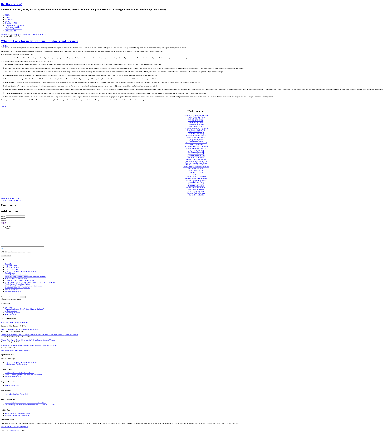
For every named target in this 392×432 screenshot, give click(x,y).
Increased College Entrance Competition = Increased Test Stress (25, 277)
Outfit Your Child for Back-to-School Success (19, 280)
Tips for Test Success (11, 289)
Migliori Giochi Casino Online (196, 165)
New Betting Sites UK (12, 27)
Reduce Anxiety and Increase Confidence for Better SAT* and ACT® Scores (30, 282)
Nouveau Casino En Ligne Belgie (196, 163)
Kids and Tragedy (10, 314)
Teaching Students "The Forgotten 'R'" (17, 288)
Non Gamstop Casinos (196, 141)
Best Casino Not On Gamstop (14, 25)
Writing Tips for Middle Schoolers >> (34, 34)
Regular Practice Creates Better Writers (17, 284)
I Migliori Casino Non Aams (196, 156)
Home (7, 14)
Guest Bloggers (10, 273)
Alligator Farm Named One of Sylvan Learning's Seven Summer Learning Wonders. (28, 340)
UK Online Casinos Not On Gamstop (196, 128)
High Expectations (11, 311)
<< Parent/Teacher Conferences (11, 34)
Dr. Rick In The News (12, 267)
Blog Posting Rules (11, 266)
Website (3, 221)
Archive (7, 16)
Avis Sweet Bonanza (196, 170)
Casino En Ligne (10, 31)
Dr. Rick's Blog (11, 4)
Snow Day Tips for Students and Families (14, 322)
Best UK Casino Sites (196, 145)
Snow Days (8, 307)
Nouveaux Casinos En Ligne (196, 193)
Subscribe (9, 19)
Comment (8, 226)
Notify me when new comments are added (17, 252)
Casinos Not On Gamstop (13, 29)
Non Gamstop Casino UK (196, 152)
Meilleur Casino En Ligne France (196, 178)
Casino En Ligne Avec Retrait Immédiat (196, 167)
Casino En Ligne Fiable (196, 182)
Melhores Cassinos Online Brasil (196, 143)
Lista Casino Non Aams (196, 189)
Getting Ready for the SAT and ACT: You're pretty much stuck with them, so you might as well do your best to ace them (39, 335)
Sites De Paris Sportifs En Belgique (196, 161)
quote (4, 223)
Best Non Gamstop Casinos (196, 137)
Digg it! (8, 198)
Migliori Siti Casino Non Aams (196, 180)
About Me (8, 264)
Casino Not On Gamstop (196, 134)
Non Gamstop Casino (196, 122)
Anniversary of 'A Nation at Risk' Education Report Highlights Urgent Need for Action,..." (30, 345)
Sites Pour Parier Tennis (196, 168)
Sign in (7, 21)
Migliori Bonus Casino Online (196, 159)
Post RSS (22, 200)
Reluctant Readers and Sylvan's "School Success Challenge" (24, 309)
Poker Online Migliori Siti (196, 195)
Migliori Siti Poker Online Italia (196, 187)
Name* (3, 216)
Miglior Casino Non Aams (196, 117)
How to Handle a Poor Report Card (16, 275)
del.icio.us (15, 198)
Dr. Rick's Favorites (11, 269)
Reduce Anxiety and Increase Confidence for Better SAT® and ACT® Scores (30, 405)
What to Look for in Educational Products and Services (39, 41)
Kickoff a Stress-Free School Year (16, 278)
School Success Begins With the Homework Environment (23, 286)
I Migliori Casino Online (196, 157)
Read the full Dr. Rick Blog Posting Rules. (14, 427)
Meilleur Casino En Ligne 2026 (196, 176)
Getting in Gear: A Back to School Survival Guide (21, 271)
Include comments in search (12, 299)
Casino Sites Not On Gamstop (196, 135)
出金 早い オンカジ (196, 172)
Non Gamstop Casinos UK (196, 130)
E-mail (3, 198)
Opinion (3, 107)
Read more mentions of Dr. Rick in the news (15, 351)
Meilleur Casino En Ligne (196, 132)
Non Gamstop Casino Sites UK (196, 148)
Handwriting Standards (12, 313)
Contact (7, 17)
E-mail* (3, 218)
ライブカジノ (196, 174)
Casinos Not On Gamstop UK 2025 (196, 115)
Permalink (4, 200)
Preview (7, 228)
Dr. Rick (5, 46)
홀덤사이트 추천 (11, 23)
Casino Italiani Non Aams (196, 126)
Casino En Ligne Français (196, 184)
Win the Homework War (13, 291)
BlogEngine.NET (14, 430)
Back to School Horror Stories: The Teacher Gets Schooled (20, 329)
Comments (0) (13, 200)
